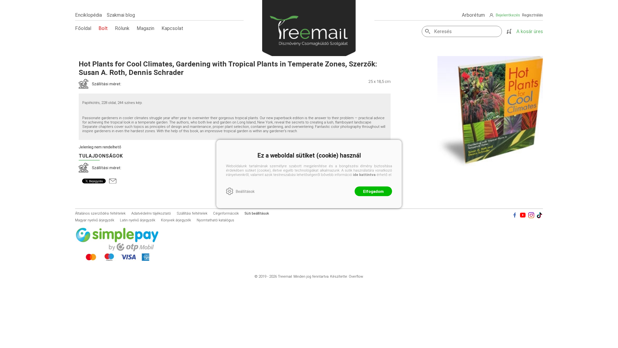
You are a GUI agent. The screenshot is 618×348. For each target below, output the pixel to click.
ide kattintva (364, 175)
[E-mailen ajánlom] (112, 181)
